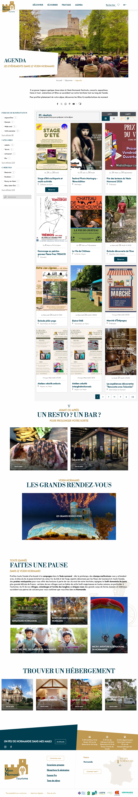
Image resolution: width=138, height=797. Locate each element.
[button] (111, 4)
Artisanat (9, 154)
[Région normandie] (117, 793)
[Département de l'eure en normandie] (102, 793)
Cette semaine (12, 131)
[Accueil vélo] (88, 793)
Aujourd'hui (10, 117)
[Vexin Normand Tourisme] (8, 7)
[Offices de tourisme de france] (81, 793)
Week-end (10, 126)
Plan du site (51, 793)
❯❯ (132, 397)
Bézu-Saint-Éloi (11, 185)
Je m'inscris (60, 742)
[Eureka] (110, 793)
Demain (9, 122)
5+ (114, 397)
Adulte (9, 145)
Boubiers (9, 177)
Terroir (8, 149)
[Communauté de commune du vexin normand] (94, 793)
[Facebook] (11, 747)
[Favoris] (118, 5)
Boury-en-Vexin (11, 181)
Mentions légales (37, 793)
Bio (7, 158)
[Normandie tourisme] (127, 793)
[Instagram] (5, 747)
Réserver (51, 189)
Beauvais (9, 172)
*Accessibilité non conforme (16, 793)
